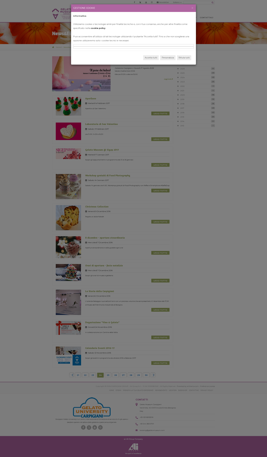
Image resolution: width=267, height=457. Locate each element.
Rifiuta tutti (184, 57)
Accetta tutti (151, 57)
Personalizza (168, 57)
